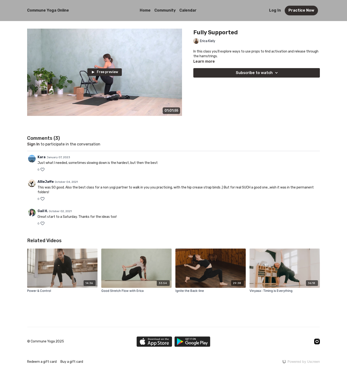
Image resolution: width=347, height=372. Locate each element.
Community (165, 10)
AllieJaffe (46, 182)
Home (145, 10)
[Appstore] (154, 341)
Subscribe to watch (254, 72)
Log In (275, 10)
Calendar (188, 10)
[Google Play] (192, 341)
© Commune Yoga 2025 (45, 341)
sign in (33, 144)
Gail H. (43, 211)
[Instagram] (317, 341)
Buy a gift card (71, 362)
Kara (42, 157)
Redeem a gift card (42, 362)
